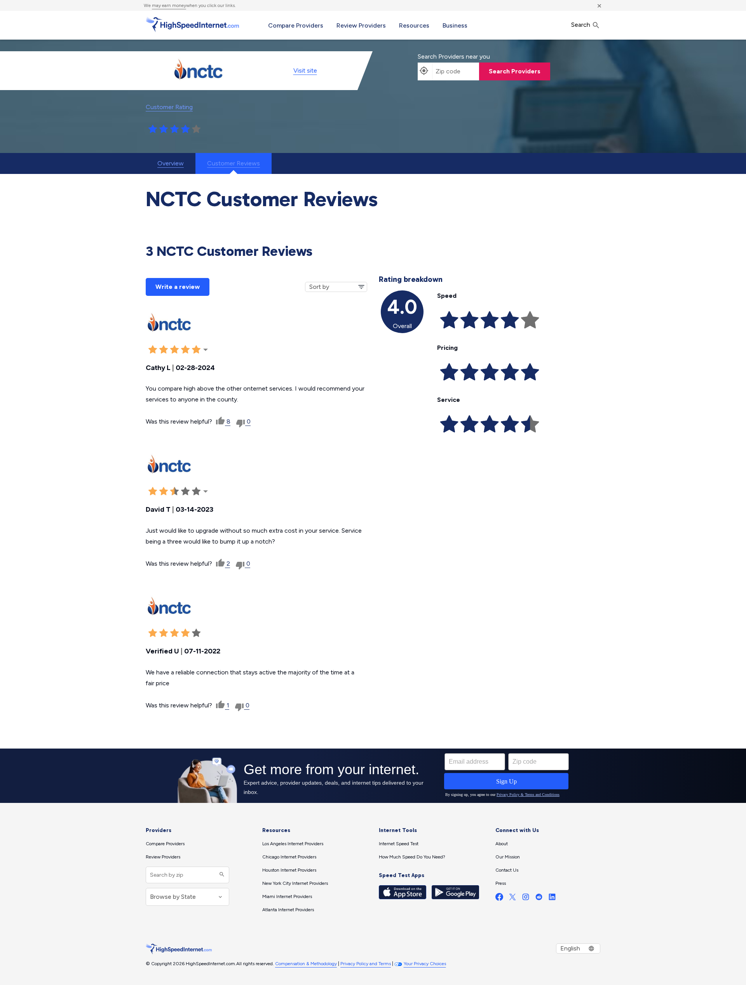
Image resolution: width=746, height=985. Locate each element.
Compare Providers (295, 25)
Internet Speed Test (398, 843)
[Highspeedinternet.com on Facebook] (499, 898)
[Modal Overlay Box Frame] (373, 776)
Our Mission (507, 857)
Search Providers (514, 71)
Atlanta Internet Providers (288, 909)
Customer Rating (169, 107)
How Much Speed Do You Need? (412, 857)
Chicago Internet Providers (289, 857)
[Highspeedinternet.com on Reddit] (539, 898)
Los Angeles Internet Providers (292, 843)
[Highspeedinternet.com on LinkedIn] (552, 898)
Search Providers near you (454, 56)
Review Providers (361, 25)
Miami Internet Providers (287, 896)
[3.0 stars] (174, 129)
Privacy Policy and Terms (365, 963)
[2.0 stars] (163, 129)
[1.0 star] (152, 129)
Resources (414, 25)
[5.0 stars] (196, 129)
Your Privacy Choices (425, 963)
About (501, 843)
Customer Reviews (233, 163)
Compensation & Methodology (306, 963)
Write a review (177, 286)
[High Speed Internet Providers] (192, 24)
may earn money (169, 5)
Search (581, 24)
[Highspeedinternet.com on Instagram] (526, 898)
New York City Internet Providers (295, 883)
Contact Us (506, 870)
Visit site (305, 70)
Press (500, 883)
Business (455, 25)
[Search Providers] (221, 875)
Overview (170, 163)
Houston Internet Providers (289, 870)
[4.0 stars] (185, 129)
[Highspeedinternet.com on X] (512, 898)
